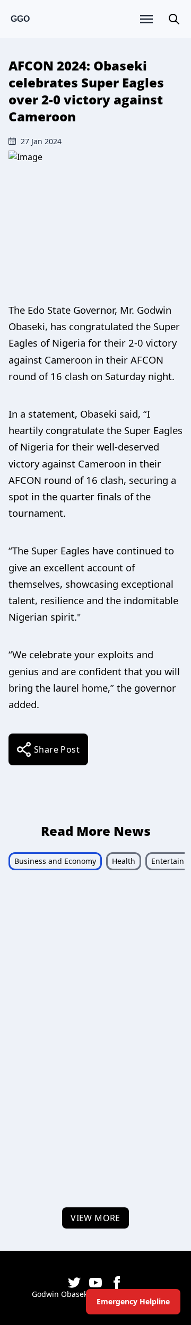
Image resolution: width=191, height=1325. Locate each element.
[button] (174, 19)
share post (57, 749)
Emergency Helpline (133, 1301)
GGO (20, 18)
